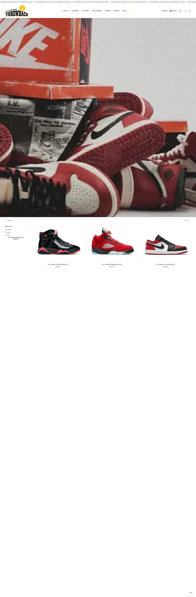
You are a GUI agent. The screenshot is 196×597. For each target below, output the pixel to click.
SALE (8, 235)
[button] (75, 11)
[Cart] (189, 11)
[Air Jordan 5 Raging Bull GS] (112, 244)
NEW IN (9, 229)
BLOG (8, 232)
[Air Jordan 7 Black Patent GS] (58, 244)
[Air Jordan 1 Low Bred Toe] (165, 244)
